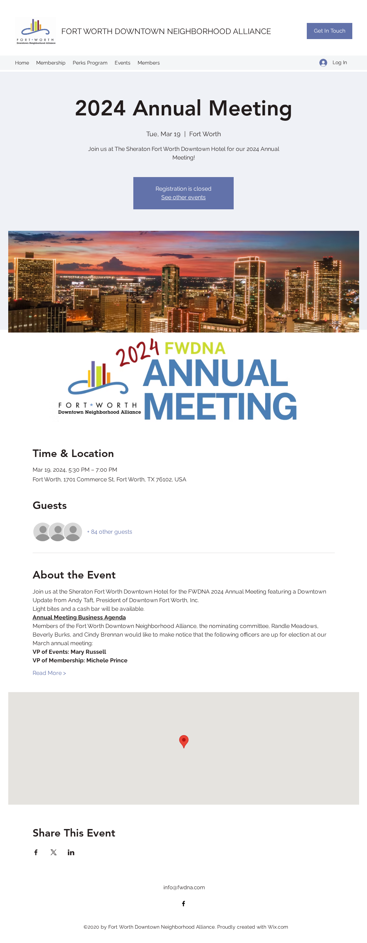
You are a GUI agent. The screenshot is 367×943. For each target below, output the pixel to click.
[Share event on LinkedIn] (71, 852)
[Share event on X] (53, 852)
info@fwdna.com (184, 887)
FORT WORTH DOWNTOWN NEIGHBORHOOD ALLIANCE (166, 31)
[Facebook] (183, 903)
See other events (183, 197)
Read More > (49, 673)
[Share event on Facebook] (36, 852)
